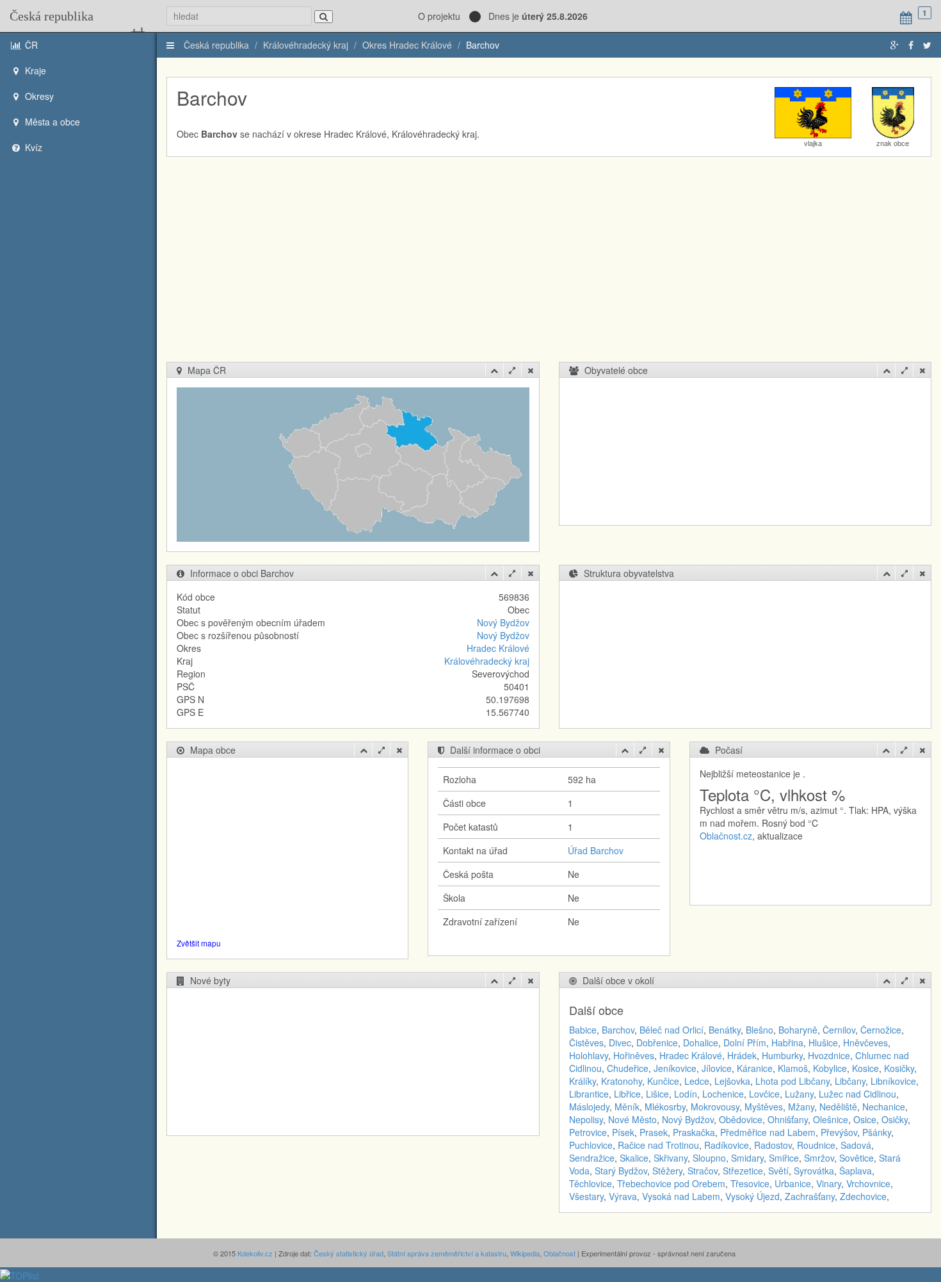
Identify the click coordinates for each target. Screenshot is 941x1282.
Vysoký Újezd (752, 1196)
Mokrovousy (715, 1106)
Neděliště (838, 1106)
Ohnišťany (788, 1119)
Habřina (787, 1042)
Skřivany (671, 1157)
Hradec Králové (498, 648)
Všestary (586, 1196)
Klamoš (793, 1068)
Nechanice (883, 1106)
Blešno (759, 1029)
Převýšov (839, 1132)
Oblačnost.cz (726, 835)
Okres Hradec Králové (407, 44)
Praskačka (694, 1132)
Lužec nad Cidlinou (857, 1093)
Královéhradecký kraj (305, 44)
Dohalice (700, 1042)
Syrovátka (814, 1170)
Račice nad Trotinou (658, 1145)
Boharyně (797, 1029)
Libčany (850, 1081)
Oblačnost (559, 1253)
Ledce (696, 1081)
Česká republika (51, 16)
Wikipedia (525, 1253)
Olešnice (830, 1119)
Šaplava (855, 1170)
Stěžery (667, 1170)
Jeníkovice (675, 1068)
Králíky (582, 1081)
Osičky (894, 1119)
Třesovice (749, 1183)
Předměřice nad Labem (768, 1132)
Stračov (703, 1170)
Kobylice (830, 1068)
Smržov (819, 1157)
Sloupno (709, 1157)
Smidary (747, 1157)
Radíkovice (726, 1145)
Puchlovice (591, 1145)
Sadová (855, 1145)
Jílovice (717, 1068)
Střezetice (743, 1170)
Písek (623, 1132)
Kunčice (663, 1081)
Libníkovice (893, 1081)
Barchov (482, 44)
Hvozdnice (829, 1055)
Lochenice (723, 1093)
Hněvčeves (865, 1042)
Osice (864, 1119)
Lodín (685, 1093)
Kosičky (899, 1068)
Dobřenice (657, 1042)
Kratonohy (621, 1081)
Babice (583, 1029)
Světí (778, 1170)
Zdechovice (863, 1196)
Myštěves (763, 1106)
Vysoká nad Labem (681, 1196)
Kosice (865, 1068)
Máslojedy (589, 1106)
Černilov (839, 1029)
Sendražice (592, 1157)
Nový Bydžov (503, 622)
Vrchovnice (868, 1183)
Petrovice (588, 1132)
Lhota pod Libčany (792, 1081)
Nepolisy (586, 1119)
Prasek (653, 1132)
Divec (620, 1042)
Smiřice (784, 1157)
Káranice (755, 1068)
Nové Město (632, 1119)
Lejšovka (732, 1081)
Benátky (725, 1029)
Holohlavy (588, 1055)
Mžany (801, 1106)
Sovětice (856, 1157)
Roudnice (816, 1145)
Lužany (799, 1093)
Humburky (782, 1055)
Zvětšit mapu (199, 942)
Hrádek (742, 1055)
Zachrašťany (810, 1196)
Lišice (657, 1093)
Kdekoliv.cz (255, 1253)
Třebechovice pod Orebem (671, 1183)
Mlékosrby (665, 1106)
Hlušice (823, 1042)
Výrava (623, 1196)
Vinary (828, 1183)
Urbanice (793, 1183)
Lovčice (764, 1093)
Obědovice (740, 1119)
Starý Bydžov (621, 1170)
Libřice (627, 1093)
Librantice (589, 1093)
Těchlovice (590, 1183)
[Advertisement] (550, 265)
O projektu (439, 16)
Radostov (773, 1145)
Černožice (880, 1029)
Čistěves (586, 1042)
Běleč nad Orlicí (671, 1029)
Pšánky (876, 1132)
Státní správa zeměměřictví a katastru (446, 1253)
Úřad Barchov (595, 850)
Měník (627, 1106)
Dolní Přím (744, 1042)
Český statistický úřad (348, 1253)
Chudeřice (627, 1068)
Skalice (634, 1157)
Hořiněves (633, 1055)
